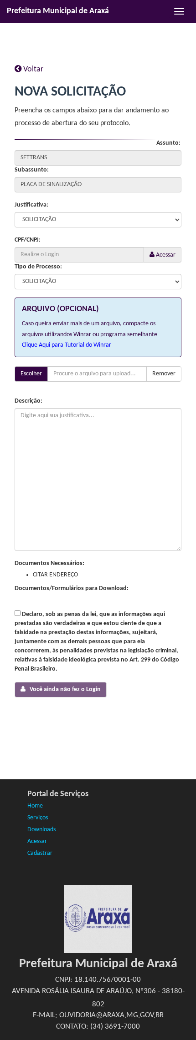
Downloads (41, 829)
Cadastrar (39, 853)
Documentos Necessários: (49, 563)
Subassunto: (32, 170)
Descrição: (28, 401)
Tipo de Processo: (38, 266)
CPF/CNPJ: (28, 240)
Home (35, 806)
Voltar (32, 69)
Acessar (165, 255)
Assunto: (168, 143)
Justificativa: (31, 205)
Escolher (31, 373)
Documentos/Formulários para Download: (72, 588)
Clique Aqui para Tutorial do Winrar (66, 345)
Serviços (37, 817)
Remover (163, 373)
